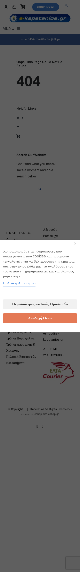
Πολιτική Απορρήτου (19, 283)
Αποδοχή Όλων (40, 318)
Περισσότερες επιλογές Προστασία (40, 304)
